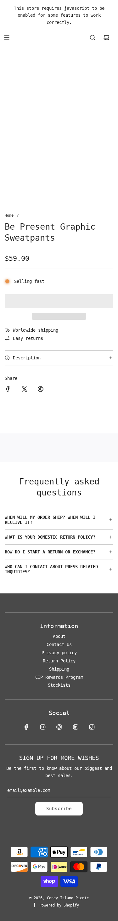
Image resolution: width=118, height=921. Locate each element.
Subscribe (59, 808)
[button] (59, 301)
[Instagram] (43, 727)
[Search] (92, 37)
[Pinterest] (59, 727)
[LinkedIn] (75, 727)
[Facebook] (26, 727)
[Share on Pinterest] (41, 390)
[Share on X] (24, 390)
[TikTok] (92, 727)
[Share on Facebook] (8, 390)
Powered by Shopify (59, 905)
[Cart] (106, 37)
